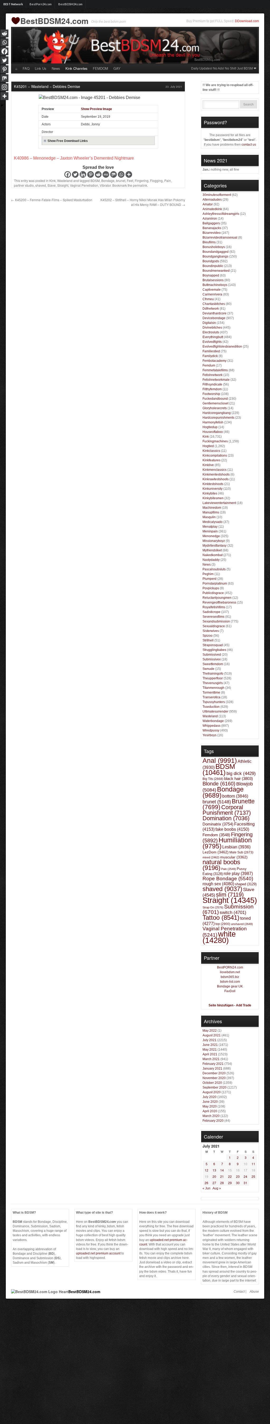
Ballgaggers (211, 223)
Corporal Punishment (226, 810)
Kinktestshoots (212, 484)
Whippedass (211, 726)
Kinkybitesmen (213, 498)
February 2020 (213, 1121)
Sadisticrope (211, 612)
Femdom (216, 835)
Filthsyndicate (212, 384)
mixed (210, 857)
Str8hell (208, 640)
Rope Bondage (227, 878)
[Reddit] (98, 174)
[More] (129, 174)
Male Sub (241, 852)
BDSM (95, 180)
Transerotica (211, 697)
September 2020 (214, 1087)
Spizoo (207, 635)
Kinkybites (209, 493)
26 (206, 1182)
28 (222, 1182)
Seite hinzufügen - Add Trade (230, 1005)
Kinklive (208, 465)
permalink (140, 185)
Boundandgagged (215, 252)
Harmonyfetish (212, 422)
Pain (167, 180)
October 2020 (212, 1083)
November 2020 (214, 1078)
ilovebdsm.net (230, 972)
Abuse (254, 1291)
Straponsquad (212, 645)
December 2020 (214, 1073)
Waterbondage (213, 721)
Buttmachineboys (214, 285)
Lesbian (236, 847)
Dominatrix (217, 824)
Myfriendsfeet (212, 550)
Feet (130, 180)
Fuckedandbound (215, 398)
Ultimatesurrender (215, 711)
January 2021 (212, 1068)
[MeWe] (106, 174)
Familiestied (211, 351)
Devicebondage (213, 318)
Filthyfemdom (212, 389)
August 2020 (211, 1092)
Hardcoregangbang (216, 413)
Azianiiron (209, 218)
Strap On (212, 907)
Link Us (40, 68)
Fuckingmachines (215, 441)
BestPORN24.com (230, 967)
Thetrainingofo (212, 673)
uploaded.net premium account (98, 1253)
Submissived (211, 654)
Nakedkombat (212, 555)
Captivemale (211, 289)
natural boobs (221, 864)
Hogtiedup (210, 427)
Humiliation (227, 843)
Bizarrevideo (211, 233)
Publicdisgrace (213, 593)
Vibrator (105, 185)
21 (222, 1176)
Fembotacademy (214, 361)
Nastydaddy (211, 560)
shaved (40, 185)
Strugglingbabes (214, 650)
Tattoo (220, 917)
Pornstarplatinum (214, 583)
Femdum (208, 365)
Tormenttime (211, 692)
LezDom (215, 852)
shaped (246, 884)
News (56, 68)
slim (230, 894)
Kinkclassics (211, 451)
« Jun (206, 1188)
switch (233, 912)
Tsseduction (211, 707)
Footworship (211, 394)
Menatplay (210, 526)
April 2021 (209, 1054)
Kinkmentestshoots (216, 474)
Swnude (208, 669)
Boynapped (210, 275)
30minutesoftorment (216, 195)
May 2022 (209, 1030)
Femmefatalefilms (215, 370)
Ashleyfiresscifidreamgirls (220, 214)
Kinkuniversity (212, 489)
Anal (219, 760)
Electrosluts (210, 332)
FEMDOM (100, 68)
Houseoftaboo (212, 432)
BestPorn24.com (41, 4)
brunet (120, 180)
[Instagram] (4, 87)
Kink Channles (76, 68)
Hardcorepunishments (218, 417)
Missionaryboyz (213, 541)
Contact (239, 1291)
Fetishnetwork (212, 375)
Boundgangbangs (215, 256)
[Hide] (2, 105)
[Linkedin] (83, 174)
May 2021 (209, 1049)
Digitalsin (209, 323)
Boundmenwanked (216, 271)
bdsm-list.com (230, 981)
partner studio (24, 185)
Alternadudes (212, 199)
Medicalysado (212, 522)
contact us (249, 144)
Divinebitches (212, 327)
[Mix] (113, 174)
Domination (225, 818)
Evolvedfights (212, 342)
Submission (228, 909)
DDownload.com (247, 21)
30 (238, 1182)
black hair (238, 778)
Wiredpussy (210, 730)
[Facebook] (67, 174)
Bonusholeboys (213, 247)
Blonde (218, 784)
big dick (241, 773)
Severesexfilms (213, 617)
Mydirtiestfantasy (214, 545)
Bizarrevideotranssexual (219, 237)
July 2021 (209, 1040)
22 (230, 1176)
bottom (235, 796)
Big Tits (212, 778)
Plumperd (209, 579)
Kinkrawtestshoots (215, 479)
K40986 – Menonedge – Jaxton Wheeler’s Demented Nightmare (74, 158)
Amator (207, 204)
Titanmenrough (213, 688)
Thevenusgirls (212, 683)
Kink (52, 180)
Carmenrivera (212, 294)
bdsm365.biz (230, 977)
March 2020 (211, 1116)
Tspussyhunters (213, 702)
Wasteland (65, 180)
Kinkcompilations (214, 455)
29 (230, 1182)
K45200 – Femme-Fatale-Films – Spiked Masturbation (51, 199)
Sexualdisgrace (213, 626)
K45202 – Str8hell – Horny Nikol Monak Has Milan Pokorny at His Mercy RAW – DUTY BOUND (142, 202)
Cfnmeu (208, 299)
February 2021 (213, 1064)
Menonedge (211, 536)
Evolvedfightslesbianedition (222, 346)
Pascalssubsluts (214, 569)
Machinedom (211, 508)
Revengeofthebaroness (219, 602)
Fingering (141, 180)
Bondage (107, 180)
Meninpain (210, 531)
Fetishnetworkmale (216, 380)
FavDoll (229, 991)
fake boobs (232, 829)
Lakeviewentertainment (219, 503)
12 (206, 1170)
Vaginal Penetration (84, 185)
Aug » (217, 1188)
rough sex (218, 884)
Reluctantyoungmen (217, 598)
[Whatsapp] (121, 174)
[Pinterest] (90, 174)
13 (214, 1170)
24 (245, 1176)
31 (245, 1182)
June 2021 (210, 1045)
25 (253, 1176)
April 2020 (209, 1111)
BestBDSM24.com (70, 4)
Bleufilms (209, 242)
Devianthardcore (214, 313)
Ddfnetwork (210, 308)
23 (238, 1176)
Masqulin (209, 517)
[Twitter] (75, 174)
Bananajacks (211, 228)
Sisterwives (210, 631)
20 (214, 1176)
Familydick (210, 356)
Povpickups (210, 588)
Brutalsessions (213, 280)
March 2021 (211, 1059)
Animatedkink (212, 209)
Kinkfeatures (211, 460)
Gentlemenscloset (215, 403)
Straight (62, 185)
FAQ (26, 68)
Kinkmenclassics (214, 470)
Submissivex (211, 659)
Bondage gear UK (230, 986)
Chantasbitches (213, 304)
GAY (116, 68)
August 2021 (211, 1035)
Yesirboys (209, 735)
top (222, 924)
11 (253, 1163)
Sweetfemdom (212, 664)
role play (238, 873)
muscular (234, 857)
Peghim (208, 574)
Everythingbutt (212, 337)
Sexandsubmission (216, 621)
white (219, 937)
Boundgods (210, 261)
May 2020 (209, 1106)
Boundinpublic (212, 266)
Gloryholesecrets (214, 408)
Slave (51, 185)
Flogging (156, 180)
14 (222, 1170)
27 (214, 1182)
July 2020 (209, 1097)
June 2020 (210, 1102)
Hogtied (208, 446)
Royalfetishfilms (213, 607)
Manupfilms (210, 512)
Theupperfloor (212, 678)
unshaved (242, 924)
